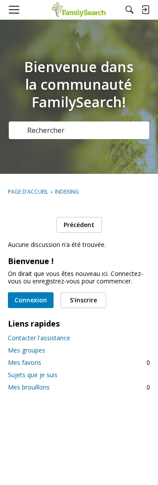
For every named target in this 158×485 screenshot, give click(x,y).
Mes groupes (26, 350)
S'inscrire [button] (83, 300)
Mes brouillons (79, 387)
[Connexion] (145, 9)
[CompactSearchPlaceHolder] (129, 9)
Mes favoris (79, 362)
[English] (79, 9)
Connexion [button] (30, 300)
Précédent (79, 224)
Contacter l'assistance (39, 338)
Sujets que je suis (32, 375)
